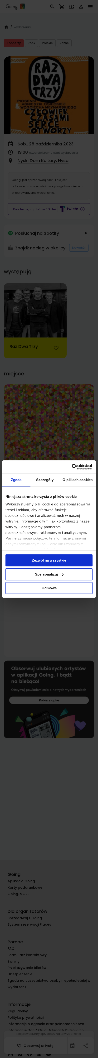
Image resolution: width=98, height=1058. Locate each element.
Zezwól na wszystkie (49, 560)
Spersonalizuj (46, 574)
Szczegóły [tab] (45, 480)
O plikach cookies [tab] (78, 480)
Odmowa (49, 588)
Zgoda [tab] (16, 480)
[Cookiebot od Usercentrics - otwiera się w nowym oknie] (72, 467)
